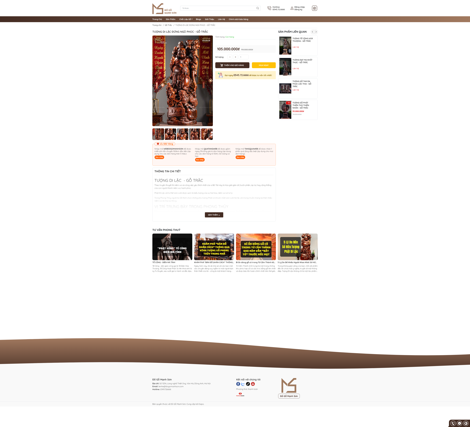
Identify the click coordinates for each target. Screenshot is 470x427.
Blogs (198, 19)
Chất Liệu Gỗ (185, 19)
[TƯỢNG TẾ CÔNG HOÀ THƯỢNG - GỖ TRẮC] (285, 46)
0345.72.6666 (241, 75)
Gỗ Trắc (168, 25)
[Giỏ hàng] (314, 8)
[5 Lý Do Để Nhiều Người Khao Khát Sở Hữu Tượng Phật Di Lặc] (298, 247)
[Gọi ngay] (453, 423)
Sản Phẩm (170, 19)
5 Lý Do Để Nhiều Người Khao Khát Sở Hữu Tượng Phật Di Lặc (297, 262)
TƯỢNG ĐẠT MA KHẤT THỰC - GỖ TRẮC (302, 61)
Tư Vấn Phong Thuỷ (166, 230)
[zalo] (243, 384)
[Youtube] (253, 384)
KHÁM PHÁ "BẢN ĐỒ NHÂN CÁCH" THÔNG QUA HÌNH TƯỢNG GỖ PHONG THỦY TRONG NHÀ (213, 262)
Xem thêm (213, 215)
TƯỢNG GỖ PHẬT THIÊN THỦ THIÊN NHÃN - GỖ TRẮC (301, 105)
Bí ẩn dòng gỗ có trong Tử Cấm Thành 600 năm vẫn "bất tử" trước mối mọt (255, 262)
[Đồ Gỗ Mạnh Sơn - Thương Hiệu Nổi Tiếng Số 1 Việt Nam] (165, 8)
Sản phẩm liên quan (292, 31)
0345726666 (165, 389)
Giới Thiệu (209, 19)
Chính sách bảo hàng (238, 19)
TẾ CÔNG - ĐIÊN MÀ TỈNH (163, 262)
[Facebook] (238, 384)
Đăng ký (298, 9)
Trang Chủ (157, 19)
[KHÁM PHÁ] (214, 247)
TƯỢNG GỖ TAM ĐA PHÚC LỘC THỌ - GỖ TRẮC (302, 84)
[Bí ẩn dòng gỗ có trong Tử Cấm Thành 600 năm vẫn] (256, 247)
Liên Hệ (221, 19)
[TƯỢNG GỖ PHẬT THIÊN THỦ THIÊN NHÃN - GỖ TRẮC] (285, 110)
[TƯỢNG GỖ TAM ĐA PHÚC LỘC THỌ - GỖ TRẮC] (285, 88)
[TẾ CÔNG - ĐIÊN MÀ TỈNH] (172, 247)
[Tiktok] (248, 384)
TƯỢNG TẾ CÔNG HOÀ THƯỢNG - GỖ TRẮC (303, 39)
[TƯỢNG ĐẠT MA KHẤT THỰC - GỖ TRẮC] (285, 67)
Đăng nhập (299, 7)
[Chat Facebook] (459, 423)
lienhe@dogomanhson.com (171, 386)
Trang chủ (156, 25)
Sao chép (159, 157)
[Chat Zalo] (466, 423)
